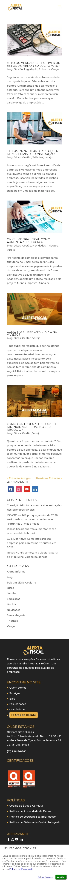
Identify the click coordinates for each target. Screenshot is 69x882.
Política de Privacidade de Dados (30, 811)
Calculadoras (17, 709)
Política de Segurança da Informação (32, 816)
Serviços (14, 693)
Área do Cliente (25, 715)
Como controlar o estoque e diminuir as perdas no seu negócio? (32, 426)
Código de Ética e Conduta (26, 805)
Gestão (18, 69)
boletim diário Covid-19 (21, 582)
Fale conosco (17, 704)
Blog (12, 698)
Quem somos (17, 687)
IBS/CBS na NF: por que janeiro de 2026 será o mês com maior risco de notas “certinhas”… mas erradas (32, 519)
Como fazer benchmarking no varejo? (32, 333)
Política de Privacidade (21, 869)
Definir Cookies (45, 877)
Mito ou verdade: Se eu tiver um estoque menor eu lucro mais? (34, 64)
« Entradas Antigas (19, 478)
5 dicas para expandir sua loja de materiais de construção (32, 152)
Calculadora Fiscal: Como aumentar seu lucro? (28, 241)
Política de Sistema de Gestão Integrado (35, 822)
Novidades (39, 245)
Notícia (11, 604)
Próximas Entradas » (49, 478)
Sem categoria (16, 615)
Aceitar (61, 877)
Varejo (55, 69)
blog (10, 69)
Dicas (17, 157)
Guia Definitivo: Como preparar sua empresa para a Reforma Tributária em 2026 (31, 543)
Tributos (44, 69)
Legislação (31, 69)
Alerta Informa (16, 571)
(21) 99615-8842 (17, 751)
